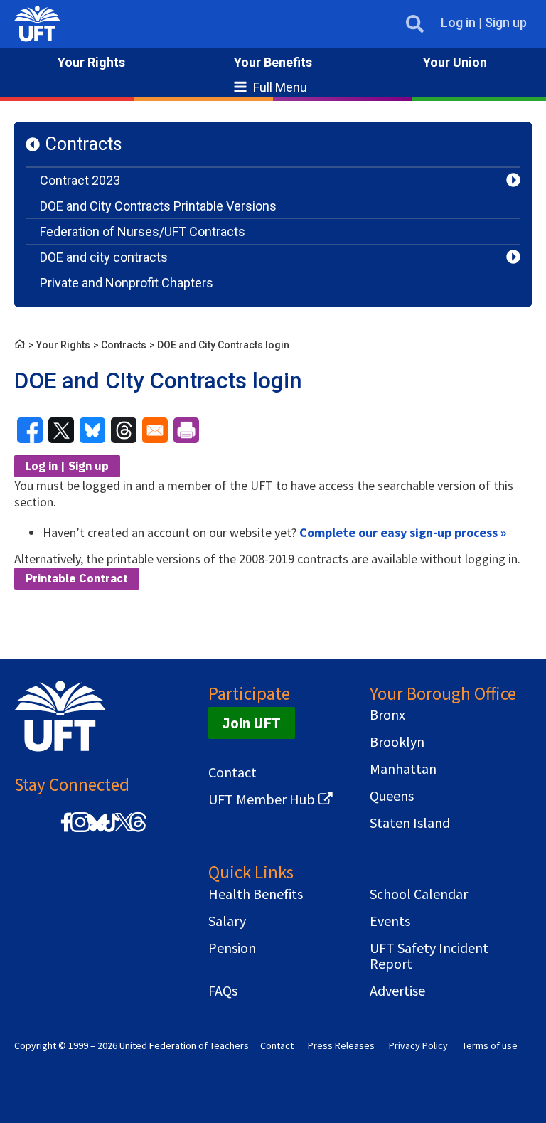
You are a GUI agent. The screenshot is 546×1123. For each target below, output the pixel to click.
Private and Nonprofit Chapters (126, 282)
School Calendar (419, 894)
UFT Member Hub (261, 799)
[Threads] (138, 830)
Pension (232, 948)
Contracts (84, 144)
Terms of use (490, 1045)
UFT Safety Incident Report (429, 956)
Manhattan (403, 769)
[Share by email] (155, 430)
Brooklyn (397, 742)
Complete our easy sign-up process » (402, 532)
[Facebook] (66, 830)
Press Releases (341, 1045)
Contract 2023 (80, 180)
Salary (227, 921)
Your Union (455, 62)
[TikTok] (109, 830)
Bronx (387, 715)
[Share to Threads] (123, 430)
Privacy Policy (418, 1045)
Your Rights (91, 62)
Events (390, 921)
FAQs (222, 991)
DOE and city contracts (104, 257)
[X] (123, 830)
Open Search (415, 24)
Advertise (397, 991)
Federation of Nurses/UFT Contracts (142, 231)
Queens (392, 796)
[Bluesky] (95, 832)
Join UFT (252, 723)
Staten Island (410, 823)
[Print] (186, 430)
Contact (232, 772)
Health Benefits (255, 894)
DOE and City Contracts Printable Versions (158, 205)
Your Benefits (273, 62)
